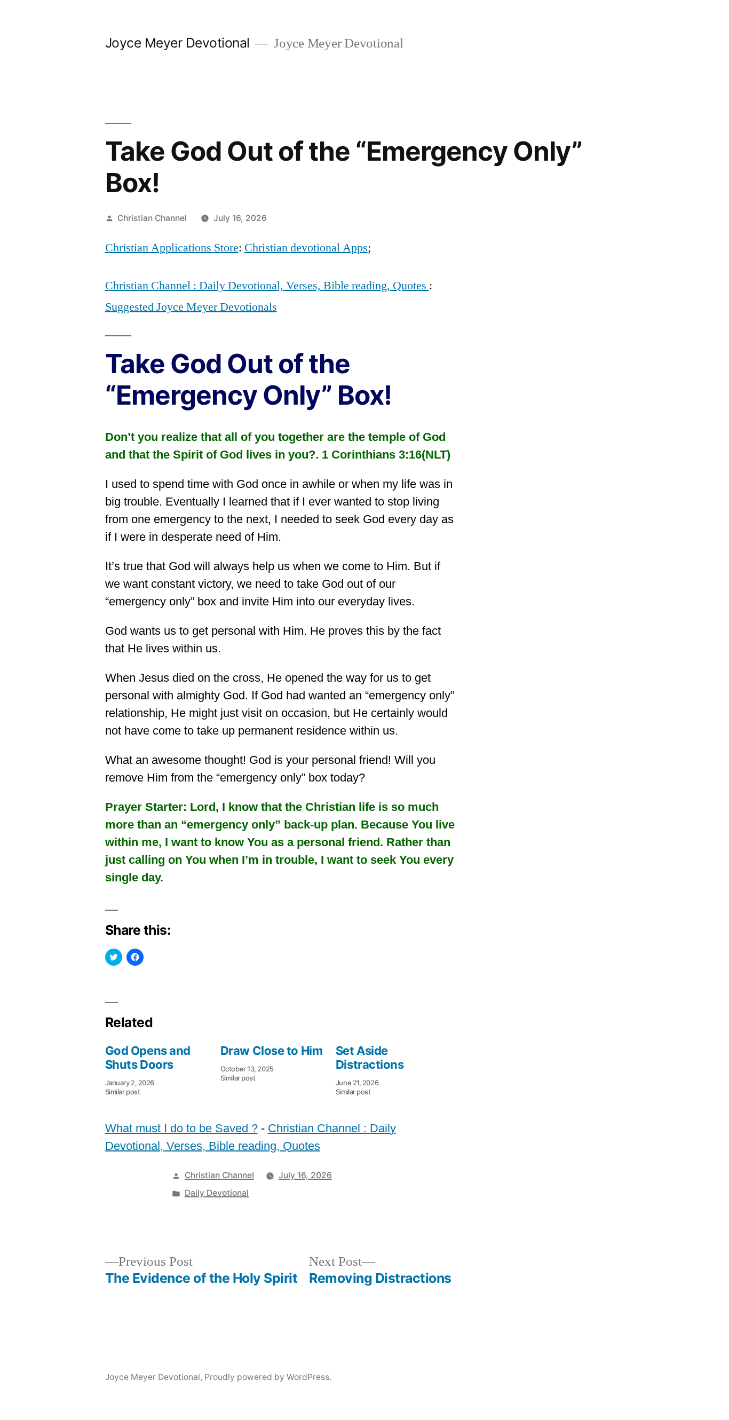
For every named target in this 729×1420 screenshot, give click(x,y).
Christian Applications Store (172, 247)
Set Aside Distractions (370, 1057)
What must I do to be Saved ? (181, 1128)
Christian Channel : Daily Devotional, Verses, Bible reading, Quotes (267, 285)
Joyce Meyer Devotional (177, 43)
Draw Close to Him (271, 1051)
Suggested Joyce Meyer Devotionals (191, 306)
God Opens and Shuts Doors (148, 1057)
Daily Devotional (217, 1193)
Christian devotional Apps (306, 247)
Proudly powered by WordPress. (267, 1377)
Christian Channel (152, 218)
